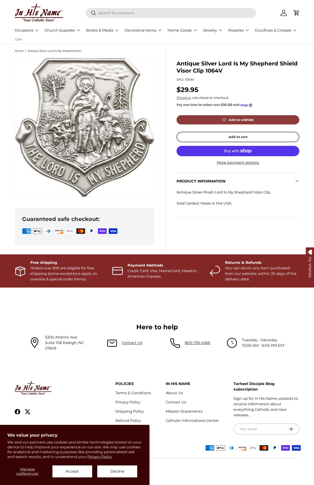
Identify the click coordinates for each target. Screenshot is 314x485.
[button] (296, 13)
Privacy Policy (99, 457)
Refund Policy (128, 420)
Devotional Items (140, 30)
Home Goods (180, 30)
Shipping (184, 98)
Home (19, 51)
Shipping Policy (129, 411)
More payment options (238, 162)
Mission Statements (184, 411)
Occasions (24, 30)
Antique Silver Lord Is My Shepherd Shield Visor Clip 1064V (55, 51)
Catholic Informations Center (192, 420)
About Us (174, 393)
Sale (18, 39)
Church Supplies (60, 30)
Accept (72, 471)
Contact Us (132, 343)
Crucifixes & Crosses (273, 30)
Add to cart (238, 137)
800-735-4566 (197, 343)
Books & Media (99, 30)
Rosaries (236, 30)
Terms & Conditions (133, 393)
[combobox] (171, 13)
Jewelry (210, 30)
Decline (117, 471)
